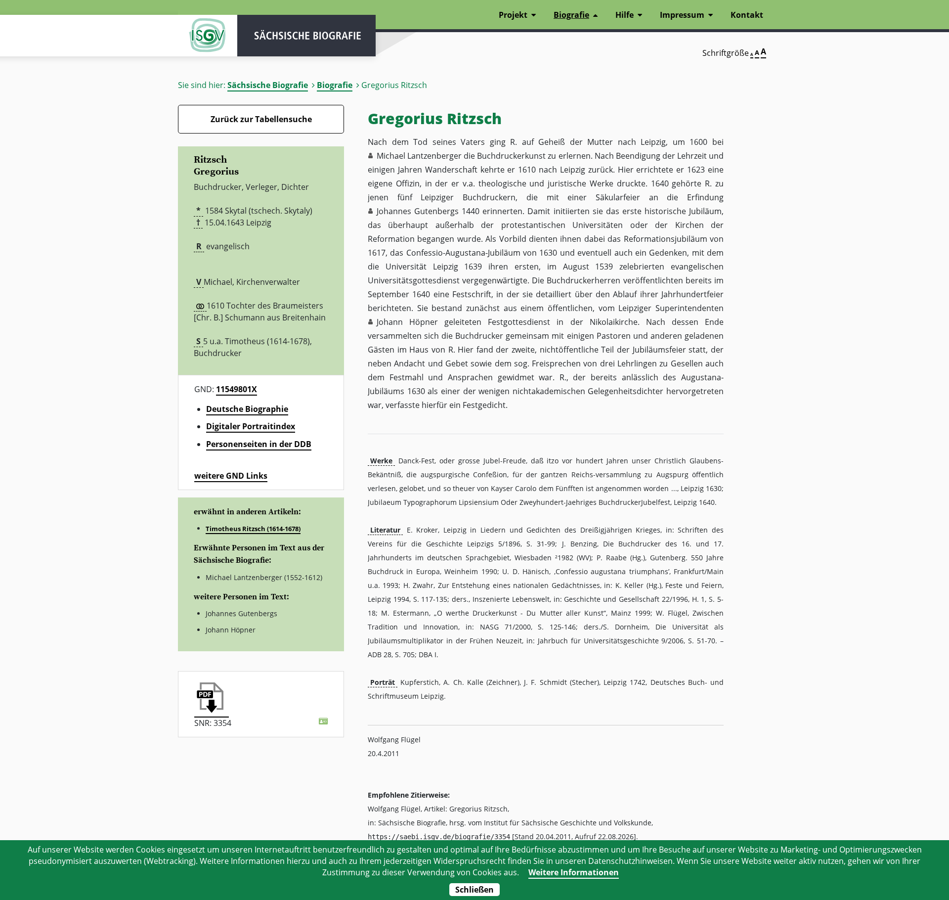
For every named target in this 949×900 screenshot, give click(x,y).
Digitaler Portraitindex (250, 426)
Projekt (513, 14)
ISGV (207, 35)
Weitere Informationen (573, 872)
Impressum (682, 14)
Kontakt (747, 14)
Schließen (474, 889)
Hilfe (624, 14)
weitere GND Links (230, 475)
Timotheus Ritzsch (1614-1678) (253, 528)
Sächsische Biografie (267, 85)
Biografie (334, 85)
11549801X (236, 389)
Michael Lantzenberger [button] (419, 155)
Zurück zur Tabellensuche (261, 119)
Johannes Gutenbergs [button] (418, 211)
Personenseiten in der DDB (258, 444)
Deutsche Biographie (247, 409)
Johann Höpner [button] (407, 321)
